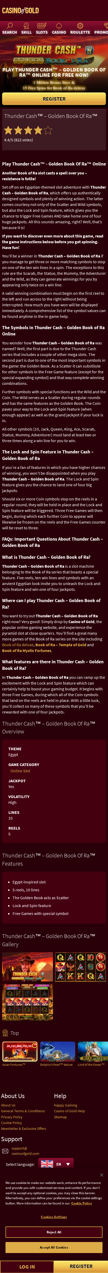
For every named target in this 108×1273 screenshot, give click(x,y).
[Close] (101, 1175)
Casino (59, 32)
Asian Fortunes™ (13, 1065)
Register (54, 98)
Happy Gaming (65, 1105)
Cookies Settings (54, 1217)
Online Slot (20, 770)
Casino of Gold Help (69, 1111)
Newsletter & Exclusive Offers (23, 1128)
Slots (42, 32)
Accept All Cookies (54, 1247)
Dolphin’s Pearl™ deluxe (56, 1065)
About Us (8, 1105)
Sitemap (60, 1117)
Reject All (54, 1232)
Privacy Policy (12, 1117)
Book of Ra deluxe (18, 644)
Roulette (80, 32)
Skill (26, 32)
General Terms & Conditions (23, 1111)
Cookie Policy (11, 1122)
